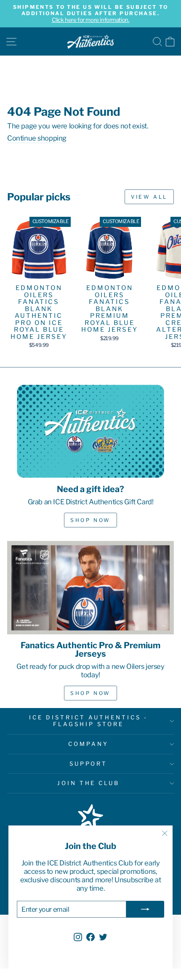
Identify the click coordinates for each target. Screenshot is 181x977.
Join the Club (88, 783)
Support (88, 763)
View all (149, 197)
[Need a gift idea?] (90, 431)
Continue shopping (37, 138)
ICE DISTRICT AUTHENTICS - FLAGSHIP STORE (88, 720)
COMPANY (88, 743)
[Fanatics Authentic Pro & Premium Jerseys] (90, 588)
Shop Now (90, 520)
